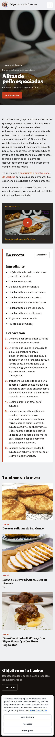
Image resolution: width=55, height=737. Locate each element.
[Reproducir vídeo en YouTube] (27, 222)
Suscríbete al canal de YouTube (20, 239)
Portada (6, 70)
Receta (46, 100)
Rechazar (27, 724)
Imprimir (42, 254)
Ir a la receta (12, 95)
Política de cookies (38, 710)
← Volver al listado (12, 65)
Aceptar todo (27, 717)
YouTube (10, 687)
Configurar (27, 730)
